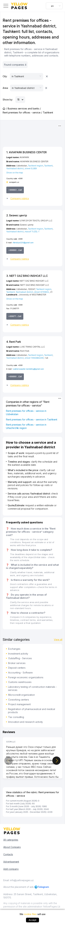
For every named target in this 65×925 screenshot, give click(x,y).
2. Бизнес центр (16, 215)
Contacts (8, 854)
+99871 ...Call (14, 316)
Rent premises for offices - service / (22, 112)
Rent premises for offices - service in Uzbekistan (26, 412)
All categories (10, 839)
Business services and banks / (24, 108)
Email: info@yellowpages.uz (18, 880)
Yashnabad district (15, 168)
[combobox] (54, 5)
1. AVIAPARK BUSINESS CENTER (26, 152)
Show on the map (14, 172)
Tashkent (48, 165)
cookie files (30, 914)
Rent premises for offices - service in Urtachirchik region (26, 426)
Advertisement (11, 861)
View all (58, 639)
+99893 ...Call (15, 190)
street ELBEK (31, 168)
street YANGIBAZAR (34, 358)
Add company (10, 869)
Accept (32, 920)
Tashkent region (35, 165)
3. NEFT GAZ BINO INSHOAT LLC (27, 275)
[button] (32, 198)
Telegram (43, 886)
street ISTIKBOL (41, 292)
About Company (12, 847)
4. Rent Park (13, 341)
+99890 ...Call (15, 250)
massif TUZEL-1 (32, 231)
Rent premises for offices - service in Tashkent (31, 419)
